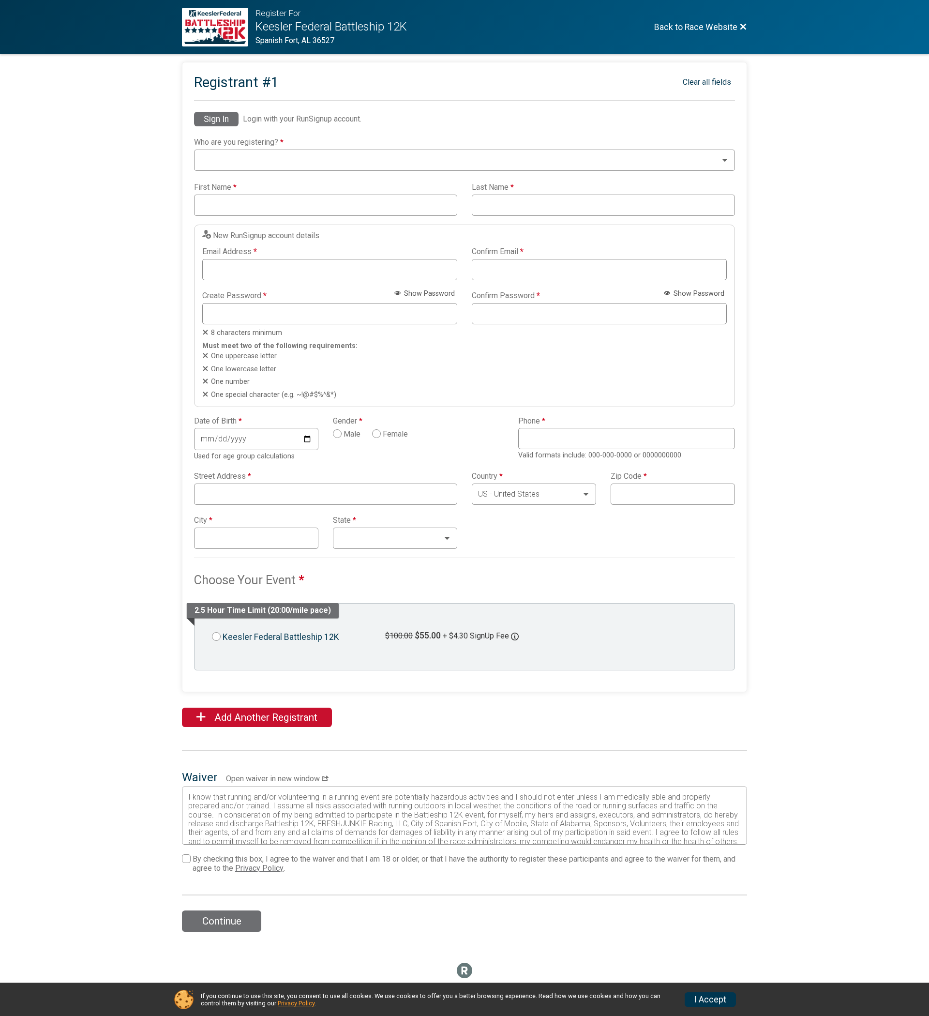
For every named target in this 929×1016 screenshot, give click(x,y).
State (344, 520)
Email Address (229, 251)
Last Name (493, 187)
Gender (347, 421)
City (203, 520)
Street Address (222, 476)
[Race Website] (218, 27)
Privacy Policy (259, 868)
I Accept (710, 999)
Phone (531, 421)
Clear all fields (707, 82)
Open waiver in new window (274, 778)
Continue (221, 921)
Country (487, 476)
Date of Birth (218, 421)
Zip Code (629, 476)
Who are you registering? (239, 142)
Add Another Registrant (264, 717)
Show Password (428, 293)
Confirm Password (506, 295)
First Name (215, 187)
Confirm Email (498, 251)
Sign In (216, 119)
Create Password (234, 295)
